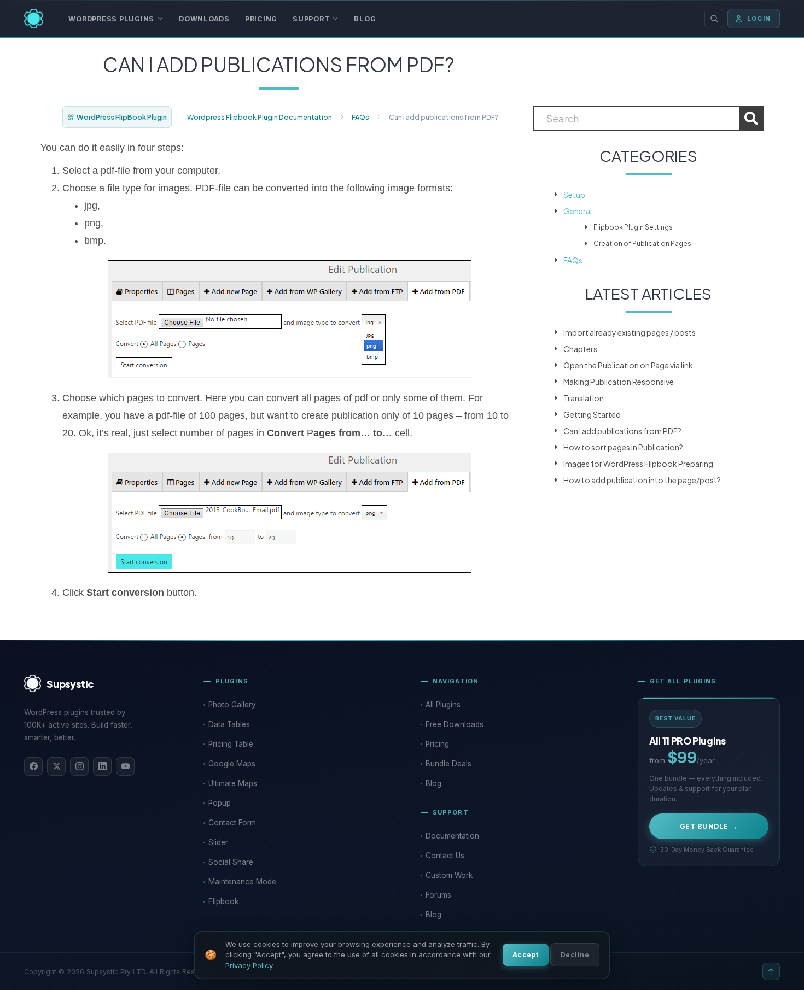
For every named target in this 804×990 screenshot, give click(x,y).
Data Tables (229, 724)
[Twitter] (56, 766)
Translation (583, 398)
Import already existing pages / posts (629, 332)
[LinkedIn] (102, 766)
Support (311, 19)
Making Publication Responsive (618, 381)
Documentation (452, 835)
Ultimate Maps (232, 783)
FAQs (360, 117)
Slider (218, 842)
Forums (438, 895)
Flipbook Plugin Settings (633, 227)
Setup (574, 195)
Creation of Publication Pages (642, 243)
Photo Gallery (232, 704)
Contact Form (232, 822)
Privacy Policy (248, 965)
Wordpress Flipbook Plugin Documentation (259, 117)
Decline (575, 955)
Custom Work (449, 875)
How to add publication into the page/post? (642, 480)
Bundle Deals (448, 763)
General (577, 211)
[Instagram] (79, 766)
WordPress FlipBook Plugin (122, 117)
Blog (365, 19)
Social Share (230, 862)
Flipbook (223, 901)
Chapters (580, 349)
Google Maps (231, 763)
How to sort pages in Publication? (623, 447)
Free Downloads (454, 724)
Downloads (204, 19)
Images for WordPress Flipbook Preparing (638, 463)
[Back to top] (771, 971)
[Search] (714, 18)
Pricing (261, 19)
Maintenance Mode (242, 881)
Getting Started (592, 414)
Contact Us (445, 855)
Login (759, 18)
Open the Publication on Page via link (628, 365)
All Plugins (443, 704)
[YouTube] (125, 766)
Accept (525, 955)
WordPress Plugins (111, 19)
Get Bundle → (709, 826)
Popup (219, 803)
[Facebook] (33, 766)
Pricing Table (230, 744)
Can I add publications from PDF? (622, 431)
